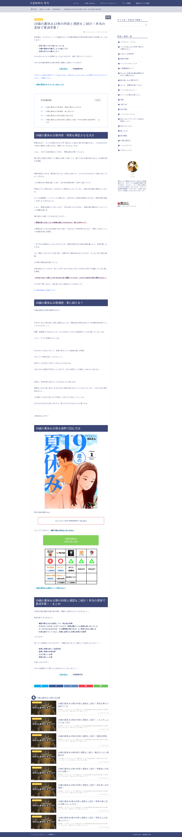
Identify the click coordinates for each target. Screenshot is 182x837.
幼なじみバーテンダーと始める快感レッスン (132, 120)
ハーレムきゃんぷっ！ (128, 90)
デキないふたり (126, 150)
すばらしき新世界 (127, 54)
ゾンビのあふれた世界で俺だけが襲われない (132, 48)
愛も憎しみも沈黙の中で (129, 80)
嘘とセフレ (124, 131)
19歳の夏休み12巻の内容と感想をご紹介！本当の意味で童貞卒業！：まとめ (73, 121)
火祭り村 (123, 104)
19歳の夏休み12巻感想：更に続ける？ (60, 111)
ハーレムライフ (126, 145)
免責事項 (51, 834)
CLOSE (98, 100)
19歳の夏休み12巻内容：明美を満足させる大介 (64, 107)
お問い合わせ (89, 3)
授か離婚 (123, 136)
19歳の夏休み (38, 19)
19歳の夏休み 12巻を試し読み (71, 540)
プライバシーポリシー (108, 3)
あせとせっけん (126, 126)
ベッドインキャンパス (128, 63)
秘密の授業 (124, 59)
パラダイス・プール (127, 42)
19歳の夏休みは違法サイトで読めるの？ (51, 588)
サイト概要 (126, 3)
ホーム (76, 3)
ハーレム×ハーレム (127, 114)
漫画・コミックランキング (126, 206)
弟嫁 (122, 99)
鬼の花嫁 (123, 109)
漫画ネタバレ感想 (142, 3)
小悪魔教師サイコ (127, 68)
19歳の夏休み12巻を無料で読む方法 (59, 115)
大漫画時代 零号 (39, 3)
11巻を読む (63, 69)
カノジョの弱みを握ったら (130, 95)
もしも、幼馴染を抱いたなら (131, 85)
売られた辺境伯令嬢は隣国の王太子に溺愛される (132, 74)
